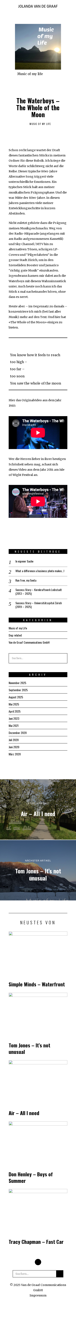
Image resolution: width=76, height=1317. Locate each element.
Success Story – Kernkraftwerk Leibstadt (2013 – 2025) (38, 591)
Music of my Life (40, 124)
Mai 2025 (14, 704)
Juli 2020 (14, 740)
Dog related (15, 635)
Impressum (38, 1295)
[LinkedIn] (38, 1262)
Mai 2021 (14, 725)
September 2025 (18, 690)
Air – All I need (24, 1113)
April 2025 (14, 711)
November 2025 (17, 683)
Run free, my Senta (25, 580)
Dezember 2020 (18, 732)
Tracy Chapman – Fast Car (36, 1241)
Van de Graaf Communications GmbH (29, 642)
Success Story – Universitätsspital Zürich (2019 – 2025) (38, 605)
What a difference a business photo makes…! (39, 571)
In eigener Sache (24, 561)
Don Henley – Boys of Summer (31, 1177)
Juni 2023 (14, 718)
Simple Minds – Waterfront (37, 984)
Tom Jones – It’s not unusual (29, 1048)
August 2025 (16, 697)
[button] (62, 658)
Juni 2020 (14, 747)
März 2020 (15, 754)
